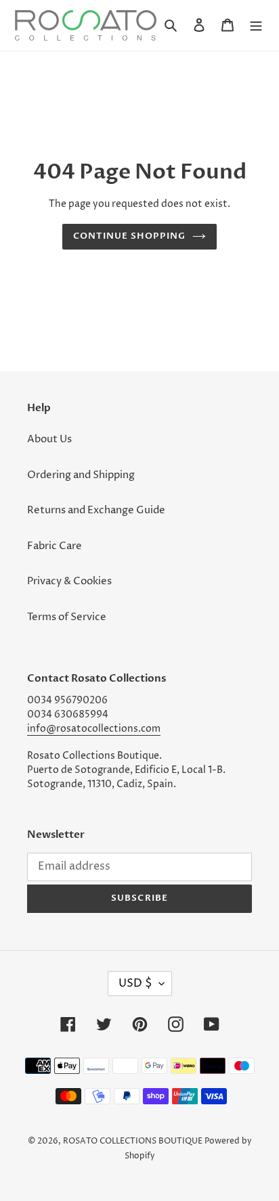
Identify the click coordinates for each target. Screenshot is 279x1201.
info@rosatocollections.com (93, 728)
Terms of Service (66, 617)
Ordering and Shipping (81, 475)
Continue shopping (129, 236)
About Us (49, 439)
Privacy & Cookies (69, 581)
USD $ (135, 983)
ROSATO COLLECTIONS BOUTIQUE (132, 1141)
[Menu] (256, 25)
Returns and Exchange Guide (96, 510)
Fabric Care (54, 546)
